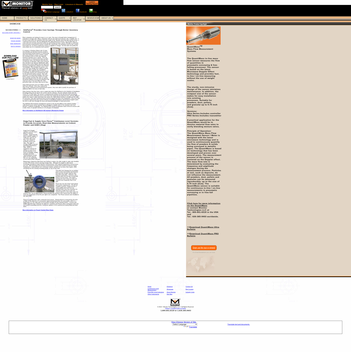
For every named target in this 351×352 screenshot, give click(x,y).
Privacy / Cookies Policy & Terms (175, 308)
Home (149, 286)
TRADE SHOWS (16, 41)
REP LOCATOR (77, 19)
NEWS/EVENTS (93, 18)
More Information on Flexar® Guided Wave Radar (38, 210)
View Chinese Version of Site (184, 322)
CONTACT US (49, 19)
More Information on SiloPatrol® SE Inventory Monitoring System (43, 110)
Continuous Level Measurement (153, 289)
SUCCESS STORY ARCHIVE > (11, 32)
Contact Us (189, 286)
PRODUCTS (21, 18)
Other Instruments (153, 294)
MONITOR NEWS (15, 38)
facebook (83, 12)
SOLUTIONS (35, 18)
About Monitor (171, 292)
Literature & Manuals (74, 4)
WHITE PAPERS (16, 46)
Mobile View (47, 4)
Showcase (170, 289)
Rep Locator (189, 289)
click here (10, 79)
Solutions (170, 286)
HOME (4, 18)
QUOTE (62, 18)
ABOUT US (106, 18)
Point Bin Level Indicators (156, 292)
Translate (193, 327)
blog (95, 12)
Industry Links (190, 292)
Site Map (169, 294)
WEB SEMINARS (15, 43)
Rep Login (59, 4)
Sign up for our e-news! (204, 248)
